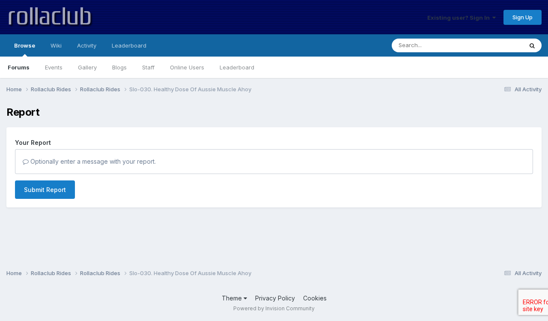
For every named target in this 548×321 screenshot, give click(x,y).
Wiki (56, 45)
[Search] (532, 45)
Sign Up (522, 17)
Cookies (315, 298)
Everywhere (496, 45)
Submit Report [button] (45, 189)
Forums (19, 67)
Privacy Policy (275, 298)
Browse (24, 45)
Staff (148, 67)
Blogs (119, 67)
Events (54, 67)
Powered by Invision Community (274, 308)
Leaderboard (237, 67)
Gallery (87, 67)
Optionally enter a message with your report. (92, 161)
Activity (86, 45)
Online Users (187, 67)
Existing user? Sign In (459, 17)
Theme (233, 298)
